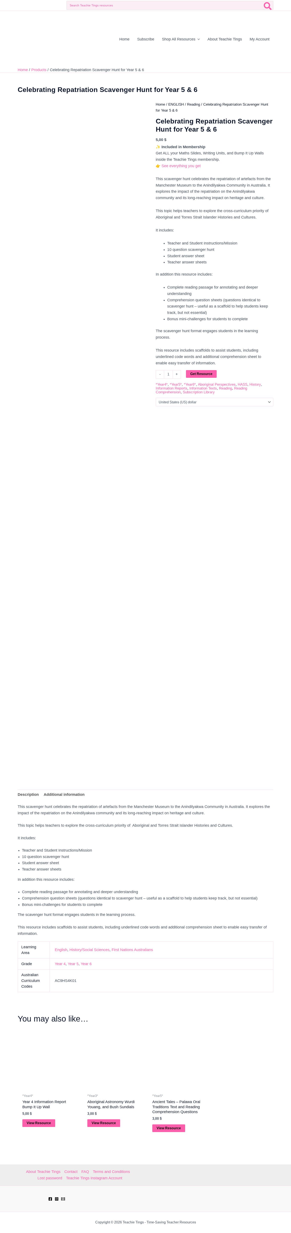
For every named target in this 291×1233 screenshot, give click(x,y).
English (61, 950)
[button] (197, 39)
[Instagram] (57, 1199)
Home (160, 104)
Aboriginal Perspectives (217, 384)
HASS (242, 384)
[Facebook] (50, 1199)
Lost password (49, 1178)
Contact (71, 1172)
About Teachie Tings (43, 1172)
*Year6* (190, 384)
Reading (193, 104)
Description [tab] (28, 794)
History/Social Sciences (89, 950)
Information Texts (203, 388)
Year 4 (60, 964)
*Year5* (176, 384)
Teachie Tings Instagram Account (94, 1178)
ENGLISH (176, 104)
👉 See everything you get (178, 166)
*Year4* (162, 384)
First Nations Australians (132, 950)
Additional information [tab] (64, 794)
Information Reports (171, 388)
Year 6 (86, 964)
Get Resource (201, 374)
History (255, 384)
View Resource (39, 1123)
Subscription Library (199, 392)
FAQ (85, 1172)
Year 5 (73, 964)
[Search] (268, 5)
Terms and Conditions (111, 1172)
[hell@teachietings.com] (63, 1199)
